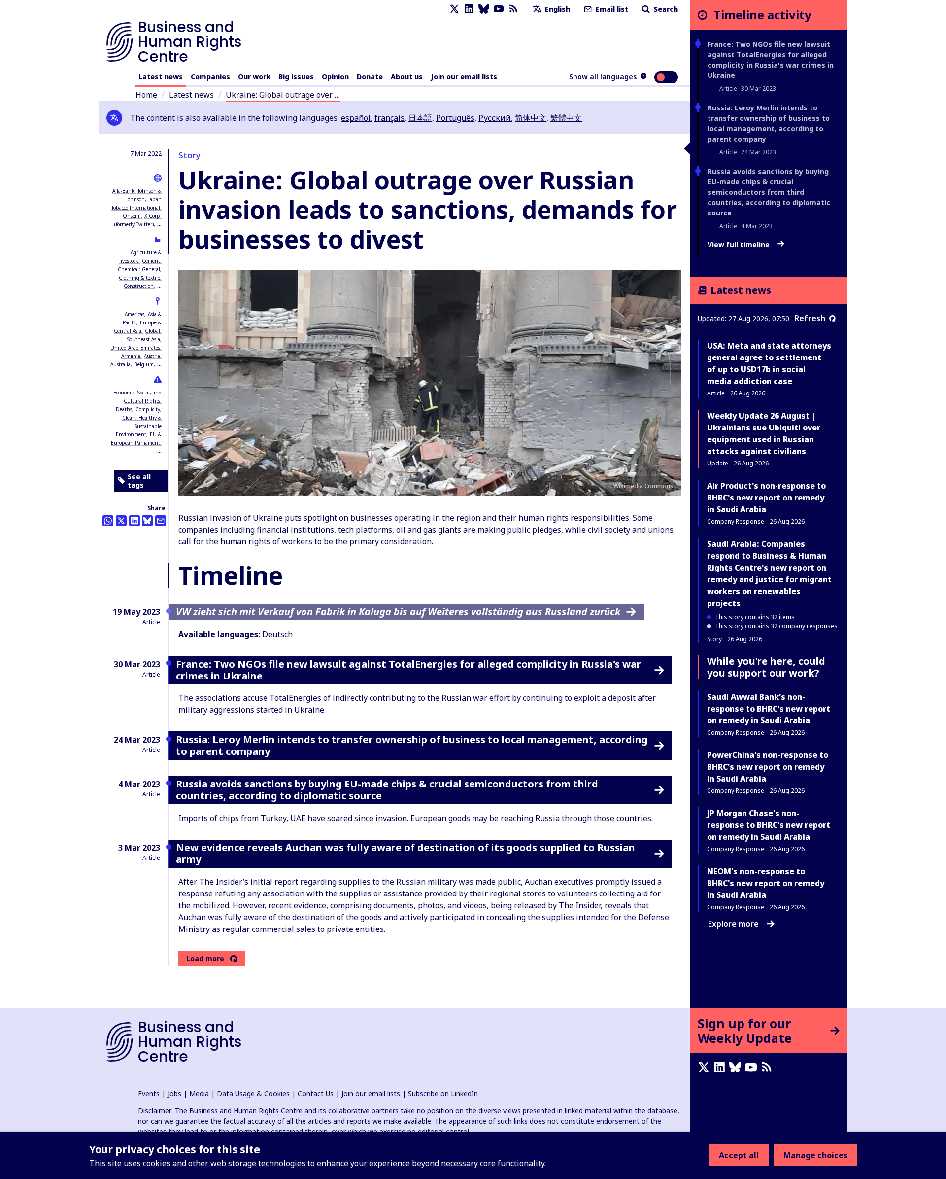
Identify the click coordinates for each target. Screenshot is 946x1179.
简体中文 (530, 117)
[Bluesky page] (484, 9)
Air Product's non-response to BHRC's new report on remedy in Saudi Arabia (766, 497)
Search (665, 9)
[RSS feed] (513, 9)
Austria (152, 356)
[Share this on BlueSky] (147, 520)
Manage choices (815, 1155)
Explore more (733, 923)
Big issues (296, 76)
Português (455, 117)
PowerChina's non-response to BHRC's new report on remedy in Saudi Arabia (767, 767)
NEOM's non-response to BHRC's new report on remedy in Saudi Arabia (765, 883)
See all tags (139, 481)
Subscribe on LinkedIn (443, 1093)
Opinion (335, 76)
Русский (494, 117)
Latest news (160, 76)
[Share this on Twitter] (121, 520)
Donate (370, 76)
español (356, 117)
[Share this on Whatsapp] (107, 520)
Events (149, 1093)
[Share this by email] (160, 520)
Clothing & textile (139, 277)
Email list (611, 9)
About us (407, 76)
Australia (120, 364)
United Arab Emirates (135, 347)
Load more (205, 958)
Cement (151, 260)
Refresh (809, 318)
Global (152, 330)
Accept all (739, 1155)
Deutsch (277, 634)
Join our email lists (464, 76)
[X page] (454, 9)
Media (199, 1093)
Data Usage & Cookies (253, 1093)
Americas (134, 314)
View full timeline (740, 244)
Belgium (144, 364)
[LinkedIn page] (469, 9)
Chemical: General (139, 269)
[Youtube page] (499, 9)
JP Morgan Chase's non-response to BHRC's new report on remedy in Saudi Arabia (768, 825)
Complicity (147, 409)
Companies (210, 76)
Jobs (174, 1093)
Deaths (124, 409)
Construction (139, 286)
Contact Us (316, 1093)
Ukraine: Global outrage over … (283, 94)
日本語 (420, 117)
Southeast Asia (143, 339)
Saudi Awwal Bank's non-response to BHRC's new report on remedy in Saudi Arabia (768, 708)
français (389, 117)
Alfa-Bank (123, 190)
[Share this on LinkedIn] (134, 520)
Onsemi (132, 216)
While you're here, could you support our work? (766, 666)
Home (146, 94)
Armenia (130, 356)
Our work (254, 76)
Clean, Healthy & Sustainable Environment (139, 426)
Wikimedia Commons (643, 486)
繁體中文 (566, 117)
